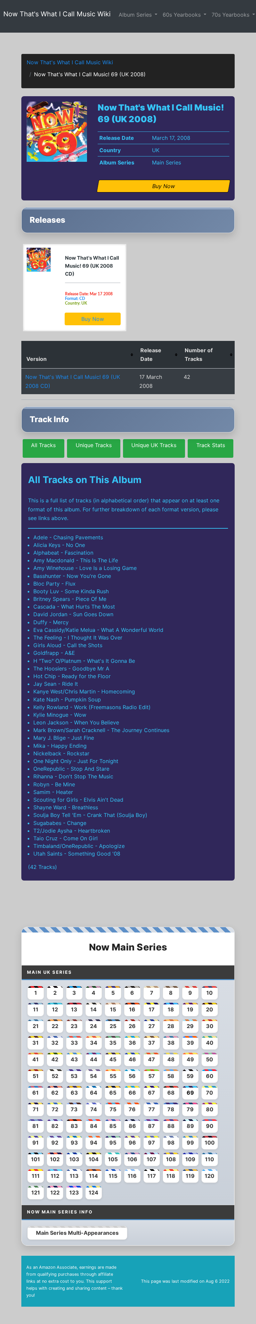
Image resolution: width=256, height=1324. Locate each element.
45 (112, 1059)
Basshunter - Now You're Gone (72, 576)
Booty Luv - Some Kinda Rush (71, 591)
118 (170, 1176)
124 (93, 1192)
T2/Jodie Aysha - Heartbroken (71, 830)
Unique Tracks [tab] (94, 445)
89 (190, 1126)
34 (93, 1042)
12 (55, 1009)
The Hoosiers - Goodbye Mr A (71, 668)
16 (132, 1009)
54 (93, 1076)
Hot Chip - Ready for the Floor (72, 676)
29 (190, 1026)
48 (171, 1059)
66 (132, 1092)
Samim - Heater (53, 792)
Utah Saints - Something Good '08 (76, 853)
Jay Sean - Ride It (55, 683)
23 (74, 1026)
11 (35, 1009)
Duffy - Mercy (51, 622)
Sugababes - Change (59, 823)
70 (209, 1092)
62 (54, 1092)
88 (171, 1126)
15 (113, 1009)
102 (55, 1159)
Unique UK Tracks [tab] (153, 445)
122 (55, 1192)
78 (170, 1109)
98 (171, 1142)
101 (35, 1159)
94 (93, 1142)
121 (35, 1192)
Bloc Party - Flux (54, 583)
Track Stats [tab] (210, 445)
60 (209, 1076)
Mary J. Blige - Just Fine (63, 737)
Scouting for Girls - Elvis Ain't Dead (78, 799)
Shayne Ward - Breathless (65, 807)
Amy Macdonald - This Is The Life (75, 560)
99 (190, 1142)
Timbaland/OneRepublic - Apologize (79, 846)
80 (209, 1109)
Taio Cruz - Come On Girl (65, 838)
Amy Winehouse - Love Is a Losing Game (85, 568)
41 (35, 1059)
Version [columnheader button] (36, 359)
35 (112, 1042)
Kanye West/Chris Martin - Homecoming (84, 691)
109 (190, 1159)
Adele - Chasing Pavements (68, 537)
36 (132, 1042)
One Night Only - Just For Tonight (75, 761)
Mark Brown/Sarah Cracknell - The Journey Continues (101, 730)
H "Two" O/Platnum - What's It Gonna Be (84, 661)
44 (93, 1059)
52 (55, 1076)
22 (55, 1026)
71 (36, 1109)
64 (93, 1092)
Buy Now (92, 319)
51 (36, 1076)
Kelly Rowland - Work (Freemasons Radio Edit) (92, 707)
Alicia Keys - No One (59, 545)
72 (55, 1109)
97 (151, 1142)
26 (132, 1026)
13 (74, 1009)
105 (113, 1159)
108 (171, 1159)
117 (151, 1176)
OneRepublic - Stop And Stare (71, 768)
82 (54, 1126)
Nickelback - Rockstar (61, 753)
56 (132, 1076)
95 (112, 1142)
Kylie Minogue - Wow (59, 714)
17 (152, 1009)
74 (93, 1109)
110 (209, 1159)
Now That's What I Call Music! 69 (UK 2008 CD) (92, 266)
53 (74, 1076)
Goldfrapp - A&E (54, 653)
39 (190, 1042)
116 (132, 1176)
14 (93, 1009)
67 (151, 1092)
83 (74, 1126)
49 (190, 1059)
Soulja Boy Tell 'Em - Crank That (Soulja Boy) (90, 815)
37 (151, 1042)
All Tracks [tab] (43, 445)
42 (54, 1059)
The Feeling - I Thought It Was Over (77, 637)
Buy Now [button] (164, 186)
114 (93, 1176)
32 (54, 1042)
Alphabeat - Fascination (63, 552)
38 (171, 1042)
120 (209, 1176)
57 (151, 1076)
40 (209, 1042)
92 (54, 1142)
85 (112, 1126)
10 (209, 992)
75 (113, 1109)
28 (170, 1026)
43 (74, 1059)
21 (36, 1026)
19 (190, 1009)
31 (35, 1042)
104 (94, 1159)
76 (132, 1109)
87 (151, 1126)
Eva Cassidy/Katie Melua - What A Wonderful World (98, 630)
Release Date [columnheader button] (150, 354)
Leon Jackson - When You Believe (76, 722)
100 (210, 1142)
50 (209, 1059)
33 (74, 1042)
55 (113, 1076)
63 (74, 1092)
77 (151, 1109)
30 (209, 1026)
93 (74, 1142)
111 (36, 1176)
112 (55, 1176)
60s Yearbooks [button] (182, 14)
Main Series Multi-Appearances (77, 1232)
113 (74, 1176)
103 (74, 1159)
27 (151, 1026)
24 (93, 1026)
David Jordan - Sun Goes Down (73, 614)
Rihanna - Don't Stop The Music (73, 776)
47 (151, 1059)
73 (74, 1109)
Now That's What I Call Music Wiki (57, 14)
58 (170, 1076)
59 (190, 1076)
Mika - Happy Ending (60, 745)
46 (132, 1059)
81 (35, 1126)
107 (151, 1159)
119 (190, 1176)
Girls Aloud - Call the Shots (67, 645)
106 (132, 1159)
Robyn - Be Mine (54, 784)
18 (171, 1009)
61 (35, 1092)
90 (209, 1126)
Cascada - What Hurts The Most (74, 606)
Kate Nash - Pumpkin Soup (67, 699)
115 (113, 1176)
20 (209, 1009)
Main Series (166, 162)
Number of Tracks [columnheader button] (199, 354)
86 (132, 1126)
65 (112, 1092)
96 (132, 1142)
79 (190, 1109)
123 (74, 1192)
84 (93, 1126)
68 (171, 1092)
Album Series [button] (136, 14)
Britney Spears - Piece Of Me (69, 599)
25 (113, 1026)
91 (35, 1142)
